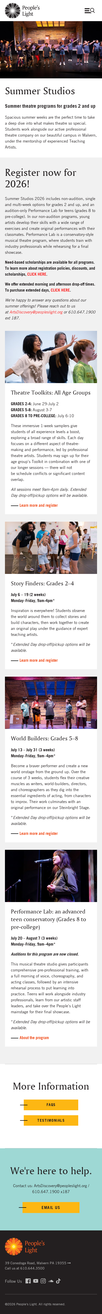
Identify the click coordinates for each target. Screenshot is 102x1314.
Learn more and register (39, 505)
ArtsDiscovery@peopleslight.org (35, 311)
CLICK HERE (36, 274)
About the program (34, 1037)
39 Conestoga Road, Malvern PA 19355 (36, 1263)
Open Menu (91, 10)
